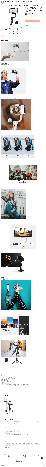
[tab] (2, 36)
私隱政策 (17, 460)
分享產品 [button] (27, 25)
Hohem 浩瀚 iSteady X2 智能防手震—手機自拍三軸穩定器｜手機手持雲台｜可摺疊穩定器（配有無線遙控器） (8, 404)
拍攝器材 (9, 5)
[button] (11, 1)
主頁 (6, 5)
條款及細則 (17, 456)
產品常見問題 (24, 455)
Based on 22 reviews (8, 422)
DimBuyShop (3, 465)
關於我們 (9, 455)
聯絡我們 (9, 456)
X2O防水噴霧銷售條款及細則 (19, 461)
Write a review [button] (39, 421)
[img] (9, 431)
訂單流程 (17, 455)
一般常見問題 (24, 456)
